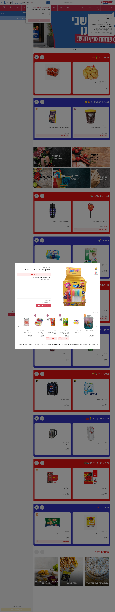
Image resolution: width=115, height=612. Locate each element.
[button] (96, 269)
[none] (88, 325)
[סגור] (17, 265)
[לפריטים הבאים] (18, 326)
